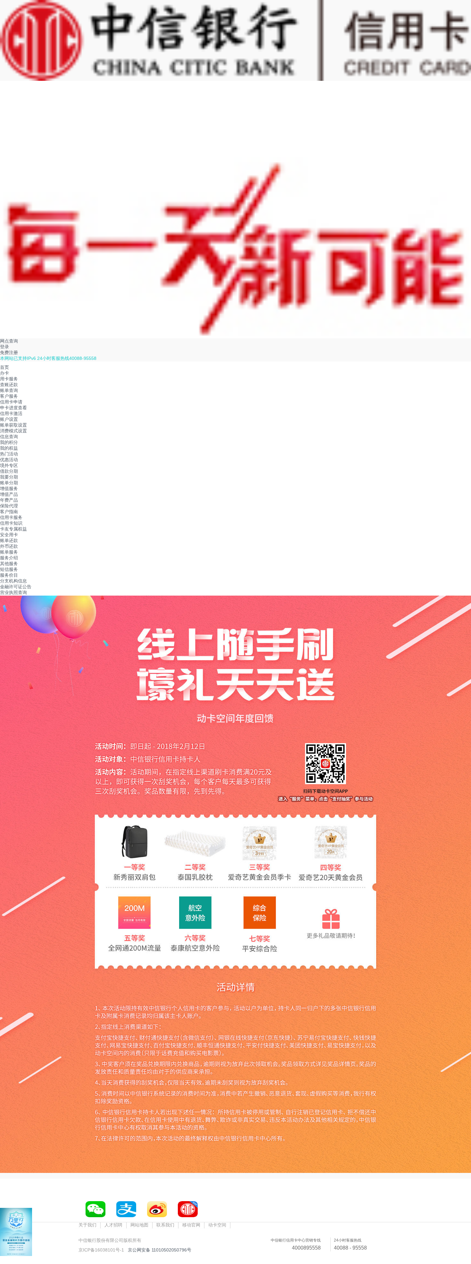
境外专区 (9, 465)
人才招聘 (113, 1224)
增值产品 (9, 494)
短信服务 (9, 569)
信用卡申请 (11, 401)
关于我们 (87, 1224)
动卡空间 (217, 1224)
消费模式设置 (13, 430)
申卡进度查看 (13, 407)
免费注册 (9, 352)
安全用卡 (9, 534)
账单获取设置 (13, 425)
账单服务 (9, 552)
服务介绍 (9, 557)
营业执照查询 (13, 592)
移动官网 (191, 1224)
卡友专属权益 (13, 528)
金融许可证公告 (15, 586)
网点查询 (9, 341)
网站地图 (139, 1224)
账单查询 (9, 390)
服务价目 (9, 575)
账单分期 (9, 482)
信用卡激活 (11, 413)
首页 (4, 367)
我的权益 (9, 448)
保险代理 (9, 505)
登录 (4, 346)
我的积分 (9, 442)
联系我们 (165, 1224)
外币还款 (9, 546)
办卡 (4, 373)
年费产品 (9, 500)
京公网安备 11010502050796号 (159, 1249)
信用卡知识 (11, 523)
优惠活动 (9, 459)
